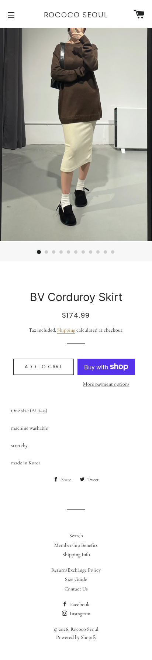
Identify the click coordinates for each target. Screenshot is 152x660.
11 (113, 252)
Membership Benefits (76, 545)
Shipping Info (76, 554)
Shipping (66, 330)
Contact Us (76, 589)
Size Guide (76, 579)
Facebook (79, 604)
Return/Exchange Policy (76, 570)
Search (76, 535)
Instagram (79, 613)
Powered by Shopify (76, 637)
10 (105, 252)
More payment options (106, 384)
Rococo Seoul (76, 15)
